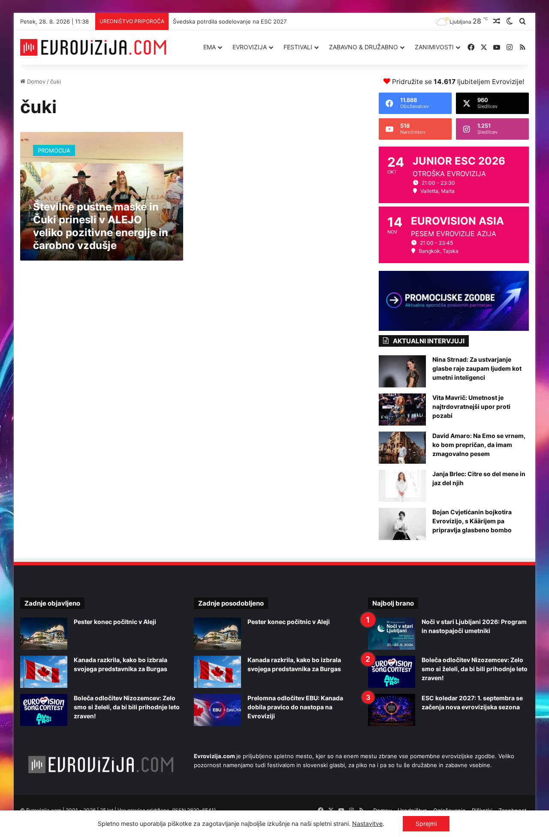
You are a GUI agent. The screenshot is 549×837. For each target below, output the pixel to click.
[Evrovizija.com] (93, 47)
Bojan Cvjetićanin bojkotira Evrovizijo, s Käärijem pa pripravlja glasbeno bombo (472, 521)
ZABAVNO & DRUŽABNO (363, 47)
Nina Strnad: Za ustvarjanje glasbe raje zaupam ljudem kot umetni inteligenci (477, 368)
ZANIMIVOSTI (434, 47)
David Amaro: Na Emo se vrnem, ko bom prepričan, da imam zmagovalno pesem (478, 444)
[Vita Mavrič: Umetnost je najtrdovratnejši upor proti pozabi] (402, 409)
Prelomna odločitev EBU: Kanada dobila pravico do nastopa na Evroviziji (295, 707)
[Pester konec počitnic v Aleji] (43, 634)
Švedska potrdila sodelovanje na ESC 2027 (230, 21)
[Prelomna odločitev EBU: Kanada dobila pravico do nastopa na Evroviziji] (217, 710)
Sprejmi (426, 823)
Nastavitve (367, 823)
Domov (35, 81)
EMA (209, 47)
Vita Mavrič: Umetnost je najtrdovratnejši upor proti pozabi (471, 406)
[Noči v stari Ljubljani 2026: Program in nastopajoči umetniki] (391, 634)
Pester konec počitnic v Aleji (115, 621)
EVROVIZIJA (249, 47)
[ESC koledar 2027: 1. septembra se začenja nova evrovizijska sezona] (391, 710)
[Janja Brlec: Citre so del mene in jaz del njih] (402, 486)
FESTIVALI (298, 47)
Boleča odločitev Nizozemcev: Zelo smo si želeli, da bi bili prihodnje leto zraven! (127, 707)
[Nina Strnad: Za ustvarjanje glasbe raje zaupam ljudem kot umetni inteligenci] (402, 371)
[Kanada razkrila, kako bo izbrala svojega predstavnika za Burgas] (43, 672)
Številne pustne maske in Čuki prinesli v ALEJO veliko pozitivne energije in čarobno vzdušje (100, 226)
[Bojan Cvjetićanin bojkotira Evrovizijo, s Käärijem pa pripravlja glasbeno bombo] (402, 524)
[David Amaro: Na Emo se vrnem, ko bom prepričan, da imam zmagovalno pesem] (402, 448)
